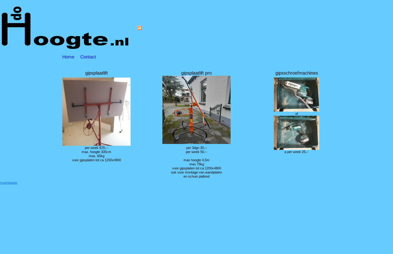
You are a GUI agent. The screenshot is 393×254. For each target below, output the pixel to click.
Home (68, 56)
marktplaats (9, 183)
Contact (88, 56)
